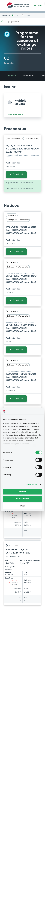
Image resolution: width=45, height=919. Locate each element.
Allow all (22, 492)
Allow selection (22, 499)
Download (18, 174)
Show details (31, 484)
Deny (22, 506)
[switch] (38, 460)
